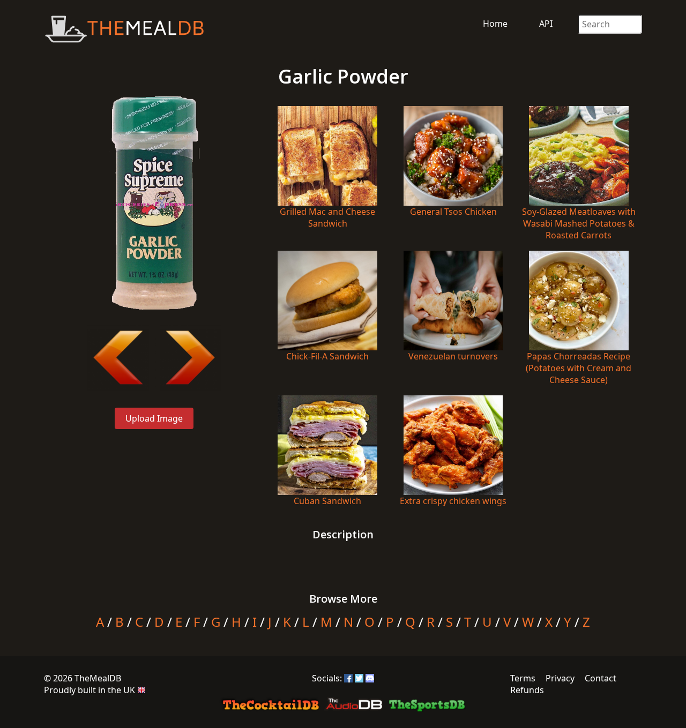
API (546, 23)
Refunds (527, 690)
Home (495, 23)
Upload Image (154, 418)
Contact (600, 678)
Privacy (560, 678)
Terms (522, 678)
